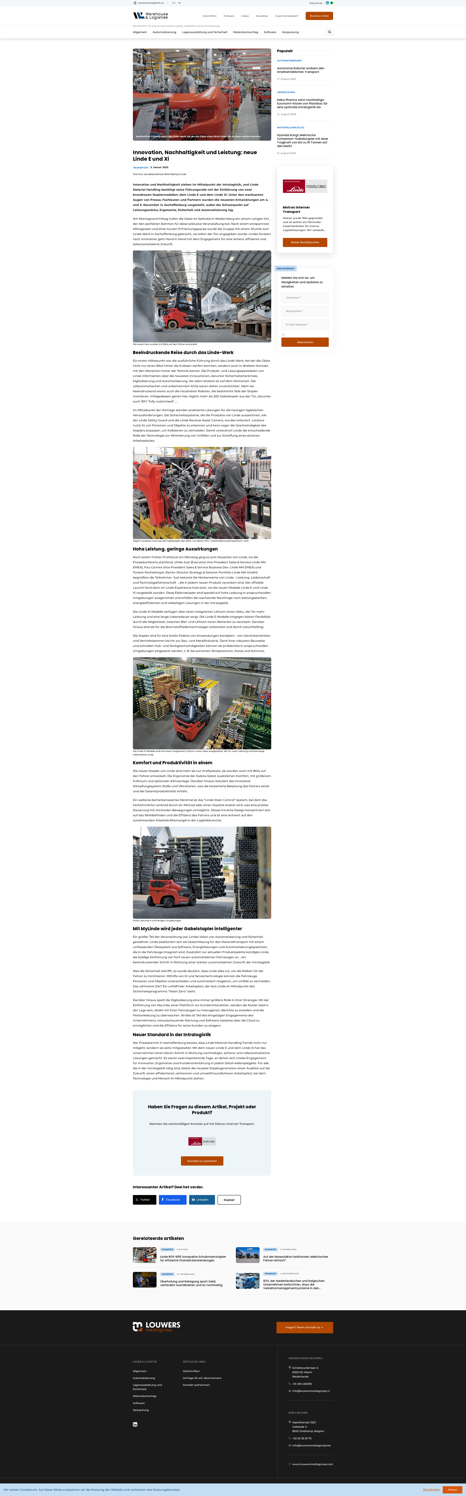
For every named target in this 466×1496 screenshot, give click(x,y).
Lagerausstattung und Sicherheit (204, 32)
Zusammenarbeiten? (286, 16)
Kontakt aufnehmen (196, 1385)
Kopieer (229, 1200)
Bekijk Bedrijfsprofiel (305, 242)
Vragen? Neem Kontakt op (302, 1327)
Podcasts (229, 16)
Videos (245, 16)
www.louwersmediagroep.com (312, 1464)
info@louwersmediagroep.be (311, 1445)
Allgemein (140, 32)
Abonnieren (305, 342)
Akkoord (452, 1489)
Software (270, 32)
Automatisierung (164, 32)
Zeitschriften (210, 16)
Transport (141, 167)
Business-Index (319, 15)
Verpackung (290, 32)
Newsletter (262, 16)
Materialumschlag (245, 32)
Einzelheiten (431, 1489)
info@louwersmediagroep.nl (311, 1391)
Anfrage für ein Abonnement (202, 1378)
